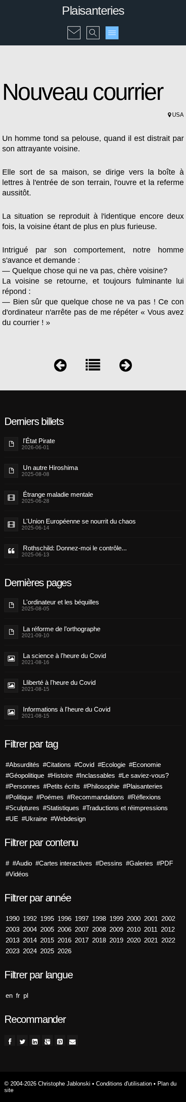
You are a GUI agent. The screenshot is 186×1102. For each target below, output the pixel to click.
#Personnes (23, 786)
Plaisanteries (93, 10)
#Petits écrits (61, 786)
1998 (99, 918)
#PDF (165, 863)
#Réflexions (144, 797)
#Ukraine (34, 818)
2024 (30, 951)
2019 (116, 940)
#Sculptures (22, 807)
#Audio (22, 863)
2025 (47, 951)
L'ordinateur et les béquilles (61, 602)
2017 (82, 940)
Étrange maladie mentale (58, 494)
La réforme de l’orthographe (61, 628)
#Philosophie (101, 786)
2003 (12, 929)
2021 (151, 940)
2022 (168, 940)
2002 (168, 918)
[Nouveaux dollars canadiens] (126, 367)
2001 (151, 918)
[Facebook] (9, 1040)
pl (25, 995)
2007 (82, 929)
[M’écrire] (73, 26)
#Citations (57, 764)
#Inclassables (95, 775)
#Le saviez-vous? (144, 775)
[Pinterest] (60, 1040)
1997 (82, 918)
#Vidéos (17, 874)
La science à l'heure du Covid (64, 655)
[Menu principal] (112, 32)
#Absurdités (22, 764)
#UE (12, 818)
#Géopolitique (25, 775)
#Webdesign (68, 818)
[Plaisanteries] (93, 367)
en (9, 995)
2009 (116, 929)
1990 (12, 918)
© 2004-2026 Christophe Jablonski (47, 1083)
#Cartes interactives (63, 863)
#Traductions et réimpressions (125, 807)
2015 (47, 940)
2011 (150, 929)
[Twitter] (22, 1040)
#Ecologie (111, 764)
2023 (12, 951)
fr (18, 995)
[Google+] (47, 1040)
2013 (12, 940)
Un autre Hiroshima (50, 467)
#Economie (145, 764)
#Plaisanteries (143, 786)
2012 (168, 929)
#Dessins (109, 863)
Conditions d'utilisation (124, 1083)
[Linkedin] (34, 1040)
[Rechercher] (93, 26)
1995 (47, 918)
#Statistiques (61, 807)
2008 (99, 929)
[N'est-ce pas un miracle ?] (60, 367)
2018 (99, 940)
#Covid (84, 764)
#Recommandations (95, 797)
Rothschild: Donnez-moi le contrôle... (75, 548)
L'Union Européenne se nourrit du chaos (79, 521)
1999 (116, 918)
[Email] (72, 1040)
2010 (134, 929)
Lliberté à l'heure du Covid (59, 682)
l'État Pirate (39, 440)
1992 (30, 918)
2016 (64, 940)
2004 (30, 929)
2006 (64, 929)
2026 (64, 951)
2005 (47, 929)
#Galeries (139, 863)
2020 (134, 940)
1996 (64, 918)
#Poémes (50, 797)
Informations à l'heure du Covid (66, 709)
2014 (30, 940)
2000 (134, 918)
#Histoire (60, 775)
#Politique (19, 797)
